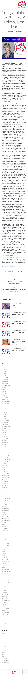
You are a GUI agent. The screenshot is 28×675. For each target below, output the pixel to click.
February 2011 (5, 608)
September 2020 (6, 481)
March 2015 (4, 557)
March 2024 (4, 418)
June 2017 (4, 524)
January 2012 (5, 596)
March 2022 (4, 450)
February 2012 (5, 594)
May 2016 (4, 540)
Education (4, 641)
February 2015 (5, 559)
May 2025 (4, 391)
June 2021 (4, 465)
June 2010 (4, 622)
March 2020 (4, 491)
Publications (4, 658)
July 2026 (4, 368)
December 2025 (5, 379)
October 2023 (5, 424)
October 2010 (5, 614)
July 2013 (4, 575)
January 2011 (5, 610)
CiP (2, 635)
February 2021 (5, 473)
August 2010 (5, 618)
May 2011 (4, 604)
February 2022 (5, 452)
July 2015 (4, 551)
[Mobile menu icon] (2, 5)
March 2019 (4, 504)
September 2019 (6, 498)
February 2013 (5, 581)
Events (3, 643)
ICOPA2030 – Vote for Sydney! (17, 304)
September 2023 (6, 426)
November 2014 (5, 561)
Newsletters (4, 650)
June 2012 (4, 588)
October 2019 (5, 497)
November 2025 (5, 381)
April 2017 (4, 526)
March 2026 (4, 375)
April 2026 (4, 373)
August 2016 (5, 536)
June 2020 (4, 487)
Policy (3, 656)
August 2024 (5, 409)
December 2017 (5, 518)
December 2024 (5, 401)
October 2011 (5, 598)
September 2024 (6, 407)
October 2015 (5, 547)
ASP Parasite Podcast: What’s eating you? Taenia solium (18, 341)
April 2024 (4, 416)
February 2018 (5, 516)
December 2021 (5, 454)
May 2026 (4, 371)
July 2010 (4, 620)
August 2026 (5, 366)
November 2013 (5, 569)
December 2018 (5, 508)
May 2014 (4, 563)
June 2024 (4, 413)
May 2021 (4, 467)
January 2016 (5, 541)
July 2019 (4, 502)
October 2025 (5, 383)
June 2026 (4, 370)
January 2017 (5, 530)
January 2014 (5, 567)
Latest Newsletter (6, 646)
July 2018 (4, 512)
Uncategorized (5, 662)
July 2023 (4, 428)
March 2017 (4, 528)
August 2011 (5, 602)
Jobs (3, 644)
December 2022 (5, 440)
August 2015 (5, 549)
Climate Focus (5, 637)
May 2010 (4, 624)
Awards (11, 271)
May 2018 (4, 514)
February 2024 (5, 420)
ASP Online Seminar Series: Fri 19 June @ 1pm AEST (19, 331)
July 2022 (4, 444)
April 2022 (4, 448)
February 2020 (5, 493)
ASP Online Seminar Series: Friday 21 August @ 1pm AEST (19, 314)
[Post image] (6, 306)
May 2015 (4, 553)
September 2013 (6, 571)
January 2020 (5, 495)
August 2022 (5, 442)
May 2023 (4, 432)
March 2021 (4, 471)
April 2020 (4, 489)
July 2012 (4, 586)
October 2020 (5, 479)
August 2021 (5, 461)
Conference (4, 639)
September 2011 (6, 600)
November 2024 (5, 403)
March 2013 (4, 579)
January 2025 (5, 399)
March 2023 (4, 436)
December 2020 (5, 475)
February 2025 (5, 397)
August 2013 (5, 573)
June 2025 (4, 389)
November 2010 (5, 612)
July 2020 (4, 485)
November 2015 (5, 545)
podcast (3, 654)
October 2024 (5, 405)
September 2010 (6, 616)
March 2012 (4, 592)
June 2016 (4, 538)
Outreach (4, 652)
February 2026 (5, 377)
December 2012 (5, 582)
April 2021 (4, 469)
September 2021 (6, 459)
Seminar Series (5, 660)
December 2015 (5, 543)
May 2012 (4, 590)
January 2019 (5, 506)
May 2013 (4, 577)
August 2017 (5, 522)
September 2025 (6, 385)
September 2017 (6, 520)
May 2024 (4, 414)
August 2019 (5, 500)
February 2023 (5, 438)
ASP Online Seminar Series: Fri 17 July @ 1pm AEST (19, 322)
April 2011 (4, 606)
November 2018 (5, 510)
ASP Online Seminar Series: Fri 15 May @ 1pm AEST (19, 349)
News (15, 271)
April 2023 (4, 434)
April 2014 (4, 565)
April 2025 (4, 393)
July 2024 (4, 411)
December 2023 (5, 422)
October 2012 (5, 584)
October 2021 (5, 457)
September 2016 (6, 534)
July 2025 (4, 387)
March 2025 (4, 395)
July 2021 (4, 463)
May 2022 (4, 446)
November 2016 (5, 532)
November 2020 (5, 477)
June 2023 (4, 430)
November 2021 (5, 455)
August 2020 (5, 483)
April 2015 (4, 555)
